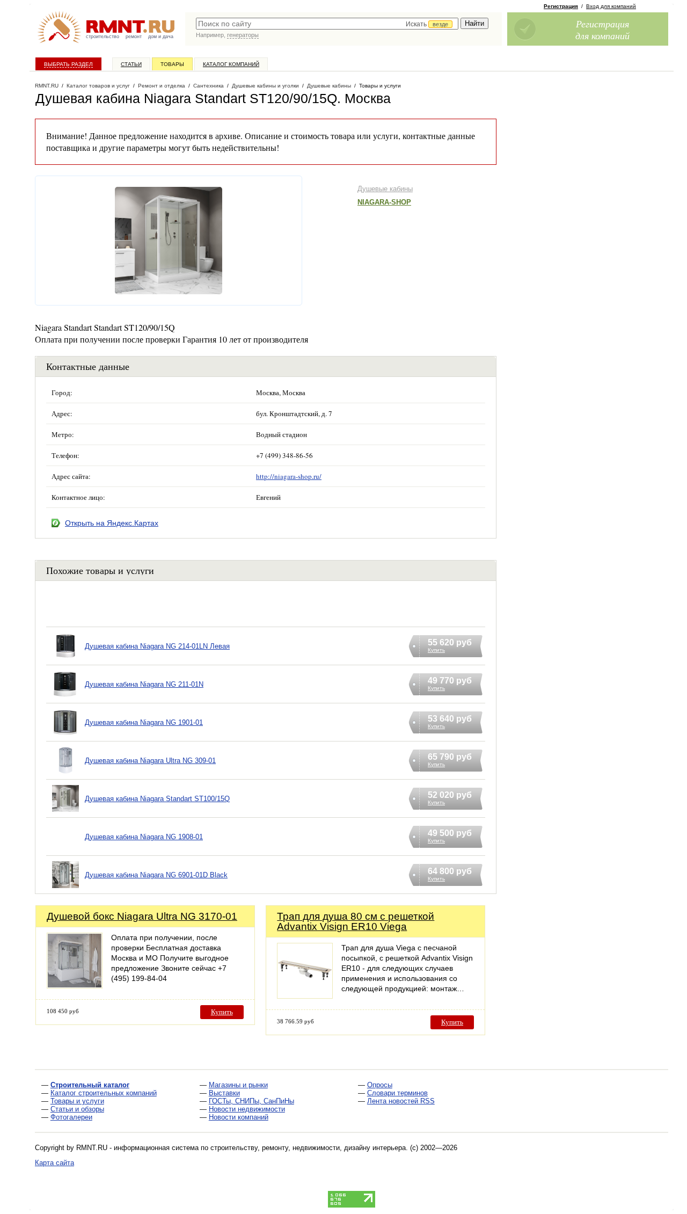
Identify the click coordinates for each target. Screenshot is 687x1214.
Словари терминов (397, 1093)
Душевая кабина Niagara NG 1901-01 (144, 722)
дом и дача (160, 36)
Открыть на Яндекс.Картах (111, 523)
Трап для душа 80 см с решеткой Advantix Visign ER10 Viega (355, 921)
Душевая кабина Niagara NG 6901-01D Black (156, 875)
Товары (172, 64)
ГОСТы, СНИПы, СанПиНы (251, 1101)
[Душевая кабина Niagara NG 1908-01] (65, 850)
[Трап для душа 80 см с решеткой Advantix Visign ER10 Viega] (304, 996)
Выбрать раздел (68, 64)
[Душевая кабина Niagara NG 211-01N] (65, 698)
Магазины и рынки (238, 1085)
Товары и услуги (77, 1101)
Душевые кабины (385, 189)
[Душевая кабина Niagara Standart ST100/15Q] (65, 812)
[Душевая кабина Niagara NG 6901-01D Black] (65, 888)
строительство (102, 36)
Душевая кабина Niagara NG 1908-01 (144, 837)
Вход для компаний (611, 6)
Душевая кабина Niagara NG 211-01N (144, 684)
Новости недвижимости (247, 1109)
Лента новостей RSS (401, 1101)
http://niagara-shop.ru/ (288, 476)
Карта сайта (54, 1163)
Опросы (379, 1085)
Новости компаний (238, 1117)
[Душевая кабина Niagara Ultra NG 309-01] (65, 774)
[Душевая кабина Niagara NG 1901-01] (65, 736)
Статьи (131, 64)
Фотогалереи (71, 1117)
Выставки (224, 1093)
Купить (222, 1012)
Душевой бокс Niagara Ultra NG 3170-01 (142, 916)
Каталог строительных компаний (103, 1093)
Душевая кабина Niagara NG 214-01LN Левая (157, 646)
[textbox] (327, 24)
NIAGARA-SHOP (384, 202)
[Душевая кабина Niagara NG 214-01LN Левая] (65, 660)
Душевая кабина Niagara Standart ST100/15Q (157, 799)
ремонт (134, 36)
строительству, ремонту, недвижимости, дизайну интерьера (308, 1148)
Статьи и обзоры (77, 1109)
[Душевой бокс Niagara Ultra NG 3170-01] (74, 986)
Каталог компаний (231, 64)
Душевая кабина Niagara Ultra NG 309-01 (150, 761)
